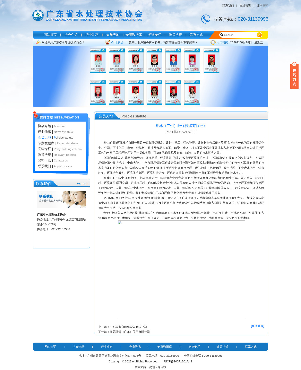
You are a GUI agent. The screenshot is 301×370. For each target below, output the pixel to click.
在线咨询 (245, 5)
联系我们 (228, 5)
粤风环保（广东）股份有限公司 (130, 331)
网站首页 (50, 34)
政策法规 (175, 34)
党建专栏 (154, 34)
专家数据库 (134, 34)
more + (82, 183)
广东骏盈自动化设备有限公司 (128, 326)
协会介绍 (71, 34)
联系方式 (196, 34)
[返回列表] (257, 326)
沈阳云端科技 (157, 367)
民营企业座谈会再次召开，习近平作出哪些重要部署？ (163, 42)
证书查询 (262, 5)
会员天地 (112, 34)
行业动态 (91, 34)
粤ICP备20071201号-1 (177, 361)
